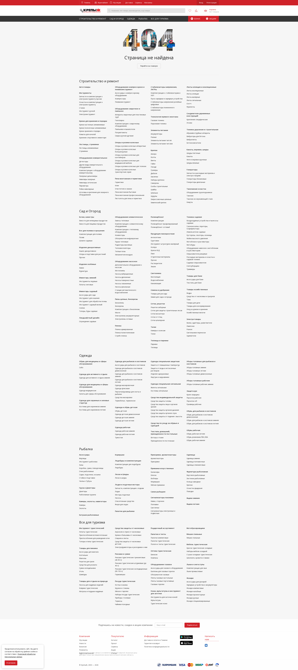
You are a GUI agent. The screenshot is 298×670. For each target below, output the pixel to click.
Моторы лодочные (122, 495)
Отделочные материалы (160, 257)
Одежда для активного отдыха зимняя (94, 378)
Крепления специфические (197, 119)
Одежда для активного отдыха (93, 374)
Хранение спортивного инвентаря (92, 137)
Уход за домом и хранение (197, 309)
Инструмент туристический (91, 528)
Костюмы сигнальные (159, 391)
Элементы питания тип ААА (162, 144)
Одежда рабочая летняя (125, 434)
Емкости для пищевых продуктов (92, 224)
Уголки (189, 123)
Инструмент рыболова (88, 462)
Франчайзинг (102, 3)
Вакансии (83, 647)
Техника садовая (194, 217)
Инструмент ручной (87, 111)
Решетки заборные (158, 307)
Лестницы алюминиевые (88, 148)
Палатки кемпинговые (159, 538)
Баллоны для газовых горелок (163, 571)
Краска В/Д (155, 250)
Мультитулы (156, 600)
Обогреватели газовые (160, 574)
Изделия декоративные (89, 247)
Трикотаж (119, 437)
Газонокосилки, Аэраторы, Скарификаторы (197, 227)
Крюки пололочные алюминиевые (92, 128)
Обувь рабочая (193, 430)
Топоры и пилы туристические (91, 541)
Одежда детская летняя (124, 421)
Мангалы (82, 558)
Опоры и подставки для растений (92, 254)
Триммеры (191, 269)
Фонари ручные (193, 598)
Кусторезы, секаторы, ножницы (199, 235)
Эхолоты (82, 508)
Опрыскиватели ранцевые (197, 254)
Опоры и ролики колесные (127, 142)
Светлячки (155, 508)
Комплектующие (157, 220)
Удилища (191, 455)
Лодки (117, 491)
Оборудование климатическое (129, 217)
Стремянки (83, 151)
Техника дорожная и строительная (202, 129)
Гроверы (154, 170)
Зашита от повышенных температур (165, 365)
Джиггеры (83, 491)
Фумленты (191, 107)
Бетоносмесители (194, 143)
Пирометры (83, 186)
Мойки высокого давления (197, 238)
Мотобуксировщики (196, 528)
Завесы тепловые (122, 220)
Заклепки (154, 177)
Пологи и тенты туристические (163, 544)
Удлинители (191, 336)
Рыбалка (143, 18)
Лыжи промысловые (195, 571)
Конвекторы (120, 235)
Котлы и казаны (121, 585)
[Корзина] (205, 10)
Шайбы (153, 189)
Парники (154, 344)
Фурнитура (83, 271)
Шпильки (154, 193)
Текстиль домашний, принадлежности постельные (164, 432)
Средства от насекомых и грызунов (201, 296)
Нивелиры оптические (88, 182)
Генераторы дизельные (196, 182)
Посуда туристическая (125, 581)
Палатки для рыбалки (124, 511)
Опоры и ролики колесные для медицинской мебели (127, 161)
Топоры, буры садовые (88, 311)
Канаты (190, 156)
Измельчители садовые (196, 232)
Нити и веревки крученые (197, 160)
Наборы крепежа (157, 180)
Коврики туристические (88, 588)
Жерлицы (82, 458)
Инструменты (85, 93)
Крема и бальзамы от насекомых (128, 535)
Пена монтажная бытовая (125, 192)
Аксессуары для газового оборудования (167, 568)
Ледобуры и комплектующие (128, 460)
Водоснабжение (157, 280)
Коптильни (83, 555)
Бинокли (154, 554)
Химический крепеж (158, 202)
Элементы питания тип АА (161, 140)
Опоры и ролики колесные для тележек (130, 166)
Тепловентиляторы (122, 248)
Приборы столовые (122, 598)
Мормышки (155, 482)
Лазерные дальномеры (88, 176)
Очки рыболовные (86, 471)
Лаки (152, 253)
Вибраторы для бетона (196, 136)
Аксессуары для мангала (88, 552)
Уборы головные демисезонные (199, 374)
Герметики (119, 182)
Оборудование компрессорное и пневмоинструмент (129, 88)
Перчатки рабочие (194, 398)
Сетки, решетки (158, 303)
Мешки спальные (194, 534)
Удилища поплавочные (196, 462)
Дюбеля (154, 173)
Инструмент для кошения (89, 298)
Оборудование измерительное (93, 158)
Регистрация (212, 3)
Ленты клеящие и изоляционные (201, 87)
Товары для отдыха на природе (93, 581)
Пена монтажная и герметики (128, 178)
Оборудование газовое (161, 564)
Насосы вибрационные (124, 274)
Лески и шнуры (121, 478)
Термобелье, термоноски (125, 401)
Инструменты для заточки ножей (164, 597)
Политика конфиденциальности (156, 647)
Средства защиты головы (161, 401)
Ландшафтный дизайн (89, 318)
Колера (154, 247)
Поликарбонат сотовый (160, 227)
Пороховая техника (158, 124)
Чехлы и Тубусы (85, 481)
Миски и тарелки (121, 591)
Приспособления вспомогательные (93, 535)
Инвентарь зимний (87, 277)
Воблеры (154, 478)
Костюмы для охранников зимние (92, 406)
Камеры (82, 505)
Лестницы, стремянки (89, 144)
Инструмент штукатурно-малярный (165, 244)
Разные (154, 137)
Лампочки (190, 326)
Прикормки (155, 462)
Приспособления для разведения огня (94, 538)
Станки (82, 108)
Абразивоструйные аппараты (198, 133)
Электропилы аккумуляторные (127, 316)
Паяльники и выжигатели (125, 129)
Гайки (153, 164)
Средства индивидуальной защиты (167, 397)
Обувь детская (121, 411)
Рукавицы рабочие (194, 404)
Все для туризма (159, 18)
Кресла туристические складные (199, 548)
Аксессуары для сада (87, 295)
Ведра (189, 293)
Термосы (118, 601)
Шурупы (154, 196)
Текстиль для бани (194, 283)
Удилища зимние (193, 458)
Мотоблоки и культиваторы (198, 242)
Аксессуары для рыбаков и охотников (130, 365)
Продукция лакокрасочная (162, 234)
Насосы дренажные (122, 277)
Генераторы (192, 169)
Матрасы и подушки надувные (91, 591)
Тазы (189, 299)
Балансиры (155, 472)
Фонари (190, 578)
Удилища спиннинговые (196, 465)
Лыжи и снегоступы (195, 564)
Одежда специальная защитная (165, 361)
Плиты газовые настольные (162, 578)
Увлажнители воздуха (123, 255)
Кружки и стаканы (122, 588)
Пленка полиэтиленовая (124, 333)
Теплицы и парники (159, 340)
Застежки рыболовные (196, 478)
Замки (81, 268)
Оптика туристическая (161, 551)
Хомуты (190, 202)
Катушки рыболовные (89, 515)
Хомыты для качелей (87, 134)
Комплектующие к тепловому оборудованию (127, 230)
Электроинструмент (87, 114)
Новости (82, 643)
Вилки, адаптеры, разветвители (199, 323)
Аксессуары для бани (195, 279)
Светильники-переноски (196, 333)
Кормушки (119, 455)
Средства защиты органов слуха (164, 413)
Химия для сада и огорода (161, 297)
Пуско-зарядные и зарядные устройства (167, 99)
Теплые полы (120, 251)
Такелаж (190, 196)
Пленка (118, 326)
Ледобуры (119, 467)
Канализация (156, 283)
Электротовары (194, 319)
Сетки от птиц (156, 317)
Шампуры (83, 574)
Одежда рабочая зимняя (125, 431)
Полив (81, 237)
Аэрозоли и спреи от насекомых (128, 532)
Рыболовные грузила (87, 495)
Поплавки (154, 504)
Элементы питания (159, 130)
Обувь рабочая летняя (196, 434)
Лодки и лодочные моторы (127, 484)
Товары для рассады (159, 294)
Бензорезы (119, 306)
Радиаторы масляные (123, 245)
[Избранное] (190, 10)
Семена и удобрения (160, 290)
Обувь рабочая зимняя (196, 440)
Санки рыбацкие (158, 491)
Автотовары (84, 87)
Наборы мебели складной (197, 551)
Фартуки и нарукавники (160, 377)
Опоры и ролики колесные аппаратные (130, 146)
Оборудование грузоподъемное (199, 192)
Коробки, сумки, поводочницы (91, 468)
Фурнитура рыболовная (197, 471)
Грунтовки (155, 241)
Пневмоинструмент (122, 102)
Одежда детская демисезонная (127, 414)
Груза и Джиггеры (87, 488)
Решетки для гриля (86, 561)
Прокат (114, 643)
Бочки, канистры (86, 217)
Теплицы (154, 347)
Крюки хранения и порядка (89, 131)
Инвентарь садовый (88, 291)
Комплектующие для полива (90, 234)
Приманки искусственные (162, 468)
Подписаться (192, 625)
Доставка (129, 3)
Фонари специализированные (198, 601)
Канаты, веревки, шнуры (197, 149)
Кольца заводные (194, 482)
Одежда (131, 18)
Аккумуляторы (156, 134)
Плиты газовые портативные (162, 581)
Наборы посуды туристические (127, 594)
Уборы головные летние (196, 371)
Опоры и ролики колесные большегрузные (125, 150)
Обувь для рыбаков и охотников (201, 411)
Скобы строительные (159, 186)
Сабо (81, 367)
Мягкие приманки (158, 485)
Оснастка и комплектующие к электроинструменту (91, 103)
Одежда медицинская (87, 390)
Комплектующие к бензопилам (127, 309)
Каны (81, 465)
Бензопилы (119, 303)
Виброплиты (192, 139)
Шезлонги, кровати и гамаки (198, 558)
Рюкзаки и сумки (122, 554)
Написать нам (210, 638)
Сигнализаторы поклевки (162, 497)
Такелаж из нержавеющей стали (200, 199)
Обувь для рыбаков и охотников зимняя (203, 420)
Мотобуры (191, 245)
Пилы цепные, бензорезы (126, 299)
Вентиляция (155, 277)
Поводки (190, 491)
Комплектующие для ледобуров (128, 464)
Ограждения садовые (87, 321)
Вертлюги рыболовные (196, 475)
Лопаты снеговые (86, 284)
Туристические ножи (159, 603)
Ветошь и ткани (157, 437)
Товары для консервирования (198, 306)
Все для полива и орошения (91, 230)
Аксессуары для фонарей (196, 582)
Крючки (190, 485)
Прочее (82, 257)
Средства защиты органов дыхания (165, 410)
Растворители (156, 263)
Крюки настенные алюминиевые (92, 125)
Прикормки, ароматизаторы (163, 455)
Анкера (153, 154)
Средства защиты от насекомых (129, 528)
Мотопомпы (120, 270)
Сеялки (82, 308)
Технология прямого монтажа (164, 117)
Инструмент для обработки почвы (93, 301)
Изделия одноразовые (160, 374)
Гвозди (153, 167)
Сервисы (138, 3)
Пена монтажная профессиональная (129, 195)
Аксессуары (84, 455)
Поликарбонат (157, 217)
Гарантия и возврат (152, 643)
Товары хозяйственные (197, 289)
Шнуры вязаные (193, 163)
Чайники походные (122, 604)
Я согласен (11, 663)
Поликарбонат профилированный (164, 224)
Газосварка (119, 120)
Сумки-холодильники (87, 568)
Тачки (153, 327)
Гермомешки (120, 574)
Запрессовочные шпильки (161, 199)
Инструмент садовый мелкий (90, 305)
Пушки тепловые (121, 242)
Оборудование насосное (126, 261)
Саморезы (155, 183)
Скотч (189, 103)
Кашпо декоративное (87, 251)
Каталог (114, 640)
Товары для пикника (88, 548)
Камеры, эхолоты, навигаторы (93, 501)
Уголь (81, 571)
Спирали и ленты (121, 538)
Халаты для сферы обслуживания (92, 394)
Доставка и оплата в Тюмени (155, 640)
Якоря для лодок (121, 504)
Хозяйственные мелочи (196, 312)
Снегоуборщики (193, 266)
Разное (189, 329)
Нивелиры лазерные (87, 179)
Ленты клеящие (193, 94)
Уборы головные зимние (196, 367)
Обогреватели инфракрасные (127, 238)
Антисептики (156, 237)
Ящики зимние (193, 498)
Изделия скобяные (87, 264)
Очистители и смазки (123, 189)
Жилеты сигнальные (159, 387)
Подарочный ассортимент (162, 528)
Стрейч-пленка (121, 336)
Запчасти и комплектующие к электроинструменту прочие (91, 97)
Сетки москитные (158, 314)
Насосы (118, 498)
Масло (117, 312)
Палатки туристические (160, 541)
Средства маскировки (123, 397)
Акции (212, 18)
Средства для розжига (88, 565)
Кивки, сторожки (157, 501)
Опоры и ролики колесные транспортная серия (125, 170)
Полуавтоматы (121, 132)
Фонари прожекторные (196, 595)
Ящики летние (193, 504)
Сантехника (156, 273)
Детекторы (83, 161)
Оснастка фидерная (194, 488)
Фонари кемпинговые (195, 588)
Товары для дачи (193, 303)
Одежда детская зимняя (124, 417)
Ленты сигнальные (194, 100)
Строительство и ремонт (92, 18)
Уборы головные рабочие (198, 380)
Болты (153, 157)
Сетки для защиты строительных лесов (166, 310)
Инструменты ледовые (88, 281)
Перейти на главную (149, 66)
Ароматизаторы (157, 458)
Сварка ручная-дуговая (124, 136)
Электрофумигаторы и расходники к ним (131, 547)
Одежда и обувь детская (126, 407)
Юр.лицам (117, 3)
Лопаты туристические (88, 532)
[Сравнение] (196, 10)
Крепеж (154, 150)
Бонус (197, 18)
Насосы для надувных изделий (91, 585)
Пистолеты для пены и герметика (128, 198)
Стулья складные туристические (199, 554)
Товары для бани (194, 276)
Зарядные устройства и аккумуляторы (202, 585)
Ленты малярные (193, 97)
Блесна (153, 475)
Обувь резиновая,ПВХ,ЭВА (197, 437)
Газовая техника (157, 120)
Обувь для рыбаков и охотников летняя (203, 423)
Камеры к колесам (158, 330)
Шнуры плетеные (193, 153)
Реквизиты (83, 650)
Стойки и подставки (87, 478)
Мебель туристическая (197, 544)
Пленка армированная (124, 329)
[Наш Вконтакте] (206, 645)
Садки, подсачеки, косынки (89, 474)
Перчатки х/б (192, 401)
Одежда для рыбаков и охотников (130, 361)
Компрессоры (120, 99)
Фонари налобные (194, 591)
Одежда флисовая (122, 388)
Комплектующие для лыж (197, 568)
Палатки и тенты (158, 534)
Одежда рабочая (122, 427)
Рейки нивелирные (86, 189)
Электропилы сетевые (124, 319)
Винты (153, 160)
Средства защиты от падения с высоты (166, 416)
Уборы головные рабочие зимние (200, 384)
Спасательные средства (124, 501)
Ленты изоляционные (195, 91)
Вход (201, 3)
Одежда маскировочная (124, 385)
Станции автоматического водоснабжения (125, 291)
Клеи (117, 185)
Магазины (148, 3)
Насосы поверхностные (124, 280)
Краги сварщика (193, 395)
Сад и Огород (117, 18)
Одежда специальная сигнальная (166, 384)
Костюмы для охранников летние (92, 410)
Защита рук (192, 391)
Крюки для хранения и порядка (93, 121)
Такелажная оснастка (196, 189)
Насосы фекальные (122, 287)
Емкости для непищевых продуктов (93, 220)
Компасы (154, 558)
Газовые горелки (157, 584)
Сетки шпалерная (158, 320)
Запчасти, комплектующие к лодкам (129, 488)
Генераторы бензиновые (196, 179)
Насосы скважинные (123, 283)
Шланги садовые (85, 241)
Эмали (153, 266)
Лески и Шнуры (122, 474)
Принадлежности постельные (162, 441)
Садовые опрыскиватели (196, 263)
